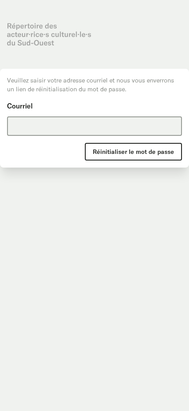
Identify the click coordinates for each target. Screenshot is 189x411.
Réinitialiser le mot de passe (133, 152)
